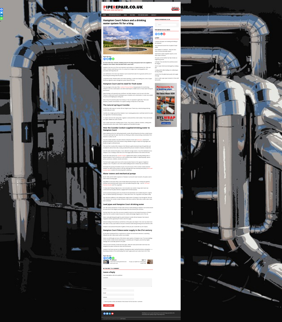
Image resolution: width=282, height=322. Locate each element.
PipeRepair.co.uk (145, 313)
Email (104, 293)
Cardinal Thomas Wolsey (126, 87)
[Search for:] (167, 25)
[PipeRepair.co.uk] (141, 12)
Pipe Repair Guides (143, 15)
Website (105, 297)
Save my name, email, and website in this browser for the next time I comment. (123, 301)
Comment (105, 277)
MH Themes (123, 318)
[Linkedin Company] (161, 34)
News (125, 15)
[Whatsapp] (113, 59)
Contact (153, 15)
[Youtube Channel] (164, 34)
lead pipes (139, 139)
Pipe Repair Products (115, 15)
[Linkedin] (110, 59)
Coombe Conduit (121, 155)
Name (104, 288)
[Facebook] (104, 59)
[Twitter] (107, 59)
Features (132, 15)
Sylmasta (156, 313)
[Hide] (0, 21)
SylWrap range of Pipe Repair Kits (157, 314)
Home (104, 15)
